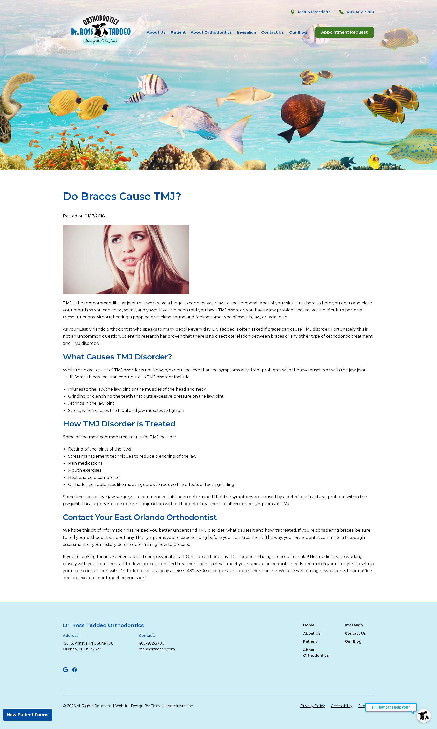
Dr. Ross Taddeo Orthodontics (103, 625)
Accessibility (341, 706)
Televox (157, 706)
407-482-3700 (151, 643)
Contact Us (272, 32)
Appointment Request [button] (344, 32)
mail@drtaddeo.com (157, 649)
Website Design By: (132, 706)
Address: (71, 635)
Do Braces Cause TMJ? (122, 196)
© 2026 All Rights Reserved (87, 706)
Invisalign (246, 32)
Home (308, 625)
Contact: (147, 635)
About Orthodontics (211, 32)
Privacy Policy (312, 706)
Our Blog (298, 32)
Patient (178, 32)
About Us (156, 32)
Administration (180, 706)
